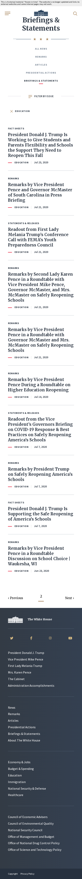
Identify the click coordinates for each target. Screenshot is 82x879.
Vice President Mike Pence (25, 659)
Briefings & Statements (41, 80)
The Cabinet (16, 679)
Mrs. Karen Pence (19, 672)
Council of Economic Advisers (28, 817)
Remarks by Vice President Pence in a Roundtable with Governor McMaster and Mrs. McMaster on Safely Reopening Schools (41, 340)
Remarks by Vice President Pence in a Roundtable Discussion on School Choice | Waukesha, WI (39, 556)
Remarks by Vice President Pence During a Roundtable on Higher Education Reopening (39, 384)
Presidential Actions (41, 72)
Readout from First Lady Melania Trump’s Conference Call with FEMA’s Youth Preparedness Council (38, 237)
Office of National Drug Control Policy (34, 843)
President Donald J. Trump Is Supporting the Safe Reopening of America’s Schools (40, 514)
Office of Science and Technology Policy (34, 850)
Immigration (17, 782)
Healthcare (15, 795)
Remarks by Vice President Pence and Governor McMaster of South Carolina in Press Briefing (40, 192)
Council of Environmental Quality (31, 823)
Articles (41, 64)
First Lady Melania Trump (25, 666)
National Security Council (25, 830)
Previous (16, 598)
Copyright (13, 873)
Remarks (41, 56)
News (11, 707)
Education (22, 111)
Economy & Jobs (19, 762)
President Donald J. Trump (26, 653)
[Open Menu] (7, 13)
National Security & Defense (27, 788)
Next (69, 598)
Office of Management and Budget (31, 837)
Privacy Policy (27, 873)
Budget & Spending (21, 769)
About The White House (24, 740)
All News (41, 48)
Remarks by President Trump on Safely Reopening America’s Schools (40, 474)
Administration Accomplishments (31, 685)
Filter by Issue (44, 96)
